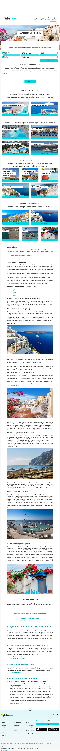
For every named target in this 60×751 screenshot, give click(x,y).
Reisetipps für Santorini (16, 672)
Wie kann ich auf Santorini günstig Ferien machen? (30, 620)
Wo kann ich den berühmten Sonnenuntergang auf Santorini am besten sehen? (30, 613)
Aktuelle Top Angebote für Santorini (16, 47)
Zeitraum (23, 52)
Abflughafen (5, 56)
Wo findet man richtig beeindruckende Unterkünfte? (30, 615)
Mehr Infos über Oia (15, 385)
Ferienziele (10, 42)
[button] (49, 60)
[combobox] (11, 53)
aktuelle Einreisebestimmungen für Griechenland (21, 255)
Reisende (23, 56)
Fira (14, 289)
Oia (14, 290)
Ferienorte (48, 47)
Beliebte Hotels (33, 47)
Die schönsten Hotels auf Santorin (18, 658)
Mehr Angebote (29, 81)
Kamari (14, 292)
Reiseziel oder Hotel (6, 52)
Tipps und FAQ (28, 50)
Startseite (4, 42)
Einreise (33, 50)
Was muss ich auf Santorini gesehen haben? (30, 618)
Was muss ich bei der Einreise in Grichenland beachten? (30, 611)
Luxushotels (30, 689)
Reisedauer (42, 52)
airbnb (30, 686)
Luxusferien (27, 47)
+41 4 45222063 (32, 743)
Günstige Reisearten (41, 47)
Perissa (14, 293)
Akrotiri (14, 295)
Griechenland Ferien (15, 283)
